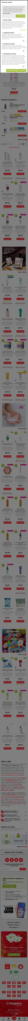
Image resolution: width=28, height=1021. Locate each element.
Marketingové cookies (9, 53)
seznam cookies (6, 13)
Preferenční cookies (9, 43)
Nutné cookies (7, 20)
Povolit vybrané (11, 70)
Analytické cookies (8, 32)
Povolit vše (21, 16)
